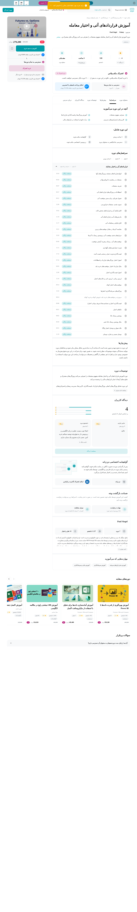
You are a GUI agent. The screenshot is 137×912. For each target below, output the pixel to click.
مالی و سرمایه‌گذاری (116, 17)
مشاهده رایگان (67, 173)
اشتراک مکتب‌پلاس (57, 10)
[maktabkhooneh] (132, 10)
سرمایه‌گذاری (104, 17)
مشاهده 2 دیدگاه (91, 451)
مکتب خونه (127, 17)
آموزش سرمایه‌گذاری (99, 565)
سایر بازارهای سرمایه (92, 17)
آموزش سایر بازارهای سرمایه (118, 565)
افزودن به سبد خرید (30, 48)
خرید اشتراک (61, 73)
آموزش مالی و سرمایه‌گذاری (81, 565)
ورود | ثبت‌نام (8, 10)
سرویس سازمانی (44, 10)
